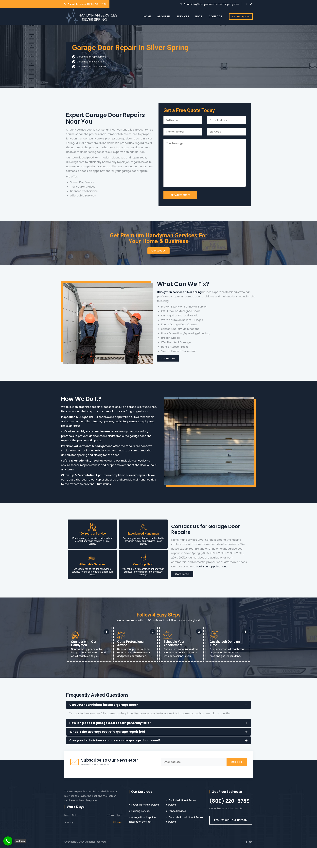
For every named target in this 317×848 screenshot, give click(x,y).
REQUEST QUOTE (240, 16)
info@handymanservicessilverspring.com (215, 4)
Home (147, 16)
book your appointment (211, 566)
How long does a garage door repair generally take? (110, 723)
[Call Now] (7, 841)
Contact (215, 16)
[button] (158, 705)
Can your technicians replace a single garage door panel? (114, 740)
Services (183, 16)
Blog (199, 16)
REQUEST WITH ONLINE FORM (230, 820)
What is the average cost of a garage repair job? (107, 732)
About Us (164, 16)
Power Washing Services (145, 804)
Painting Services (141, 811)
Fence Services (177, 811)
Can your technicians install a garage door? (103, 705)
